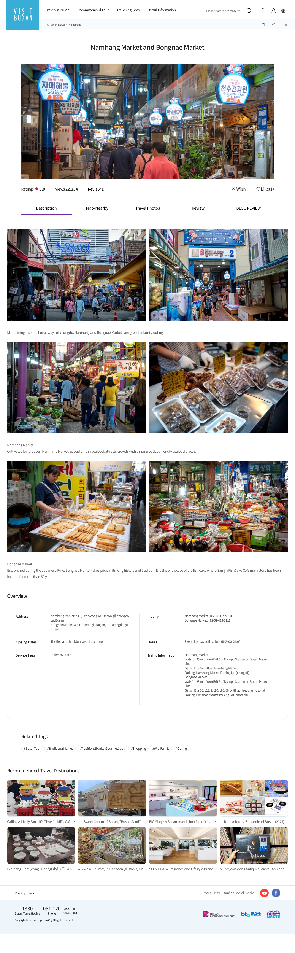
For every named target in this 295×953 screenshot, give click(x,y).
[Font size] (263, 24)
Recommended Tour (93, 9)
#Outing (181, 748)
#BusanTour (32, 748)
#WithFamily (160, 748)
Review (96, 189)
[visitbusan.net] (22, 19)
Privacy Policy (24, 893)
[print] (286, 24)
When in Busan (58, 9)
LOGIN (263, 11)
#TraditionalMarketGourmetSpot (102, 748)
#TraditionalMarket (60, 748)
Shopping (76, 24)
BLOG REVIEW (248, 208)
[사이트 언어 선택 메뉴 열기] (283, 11)
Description (46, 208)
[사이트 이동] (264, 893)
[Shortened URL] (274, 24)
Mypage (273, 11)
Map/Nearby (97, 208)
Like (267, 189)
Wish (241, 189)
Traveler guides (128, 9)
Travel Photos (147, 208)
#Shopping (138, 748)
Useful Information (162, 9)
